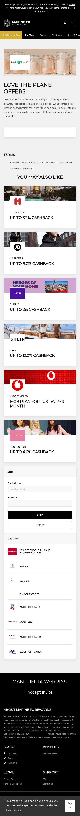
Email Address (14, 483)
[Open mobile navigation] (73, 23)
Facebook (12, 753)
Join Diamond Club (11, 35)
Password (12, 497)
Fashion (43, 35)
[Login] (65, 23)
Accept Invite (40, 692)
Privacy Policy (10, 779)
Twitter (11, 758)
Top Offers (29, 35)
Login (40, 515)
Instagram (12, 762)
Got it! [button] (70, 805)
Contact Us (48, 783)
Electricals (57, 35)
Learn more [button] (13, 810)
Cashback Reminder (38, 733)
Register (40, 524)
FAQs (45, 779)
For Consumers (50, 753)
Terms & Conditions (13, 783)
